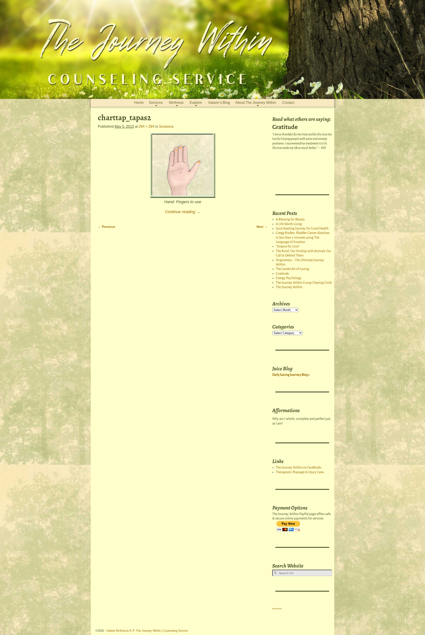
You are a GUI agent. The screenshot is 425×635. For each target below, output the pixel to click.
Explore (196, 102)
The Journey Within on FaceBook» (299, 467)
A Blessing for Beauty (290, 219)
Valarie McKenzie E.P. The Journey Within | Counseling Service (147, 630)
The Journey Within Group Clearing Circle (304, 282)
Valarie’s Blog (219, 102)
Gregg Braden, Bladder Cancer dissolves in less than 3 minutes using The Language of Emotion (303, 237)
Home (139, 102)
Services (156, 102)
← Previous (106, 226)
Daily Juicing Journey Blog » (291, 374)
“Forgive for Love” (288, 246)
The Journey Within (289, 287)
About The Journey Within (255, 102)
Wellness (176, 102)
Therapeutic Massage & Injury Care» (300, 472)
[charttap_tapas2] (183, 165)
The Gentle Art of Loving (292, 269)
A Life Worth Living (289, 224)
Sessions (166, 126)
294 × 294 (146, 126)
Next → (262, 226)
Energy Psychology (288, 278)
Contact (288, 102)
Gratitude (282, 273)
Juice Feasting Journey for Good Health (302, 228)
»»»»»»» (277, 608)
